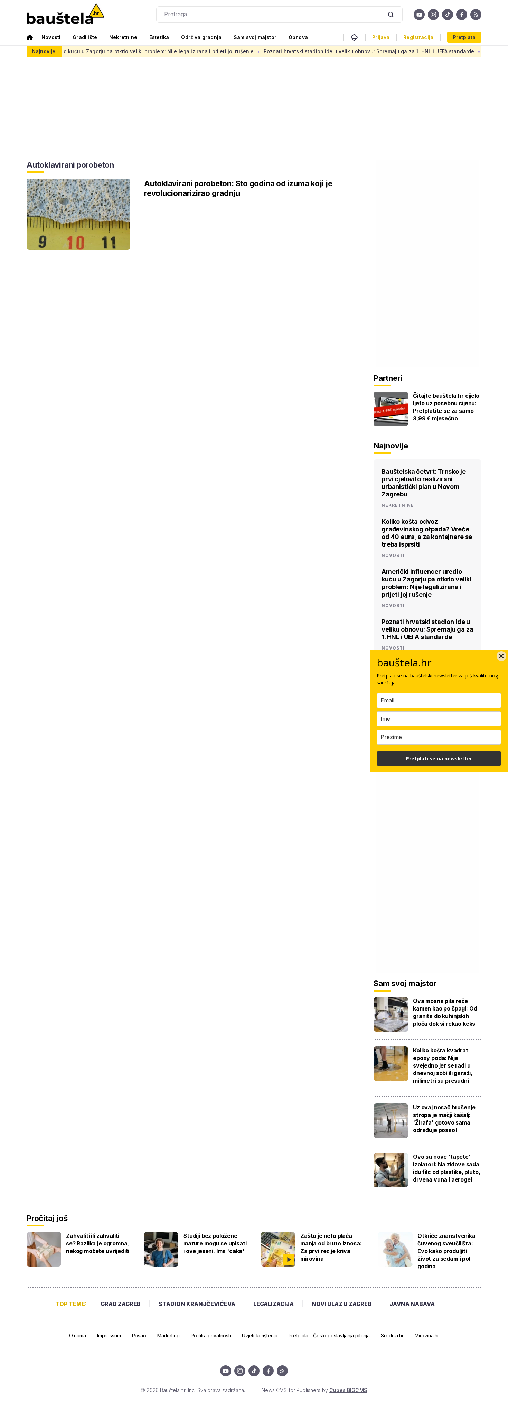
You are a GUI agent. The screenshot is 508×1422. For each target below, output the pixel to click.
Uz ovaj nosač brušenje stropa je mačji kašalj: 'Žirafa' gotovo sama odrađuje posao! (444, 1119)
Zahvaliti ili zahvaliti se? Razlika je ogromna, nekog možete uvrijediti (97, 1243)
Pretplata (464, 37)
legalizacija (273, 1303)
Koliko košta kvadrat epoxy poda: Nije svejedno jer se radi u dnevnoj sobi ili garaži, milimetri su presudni (442, 1065)
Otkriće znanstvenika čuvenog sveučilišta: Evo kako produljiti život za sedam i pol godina (446, 1251)
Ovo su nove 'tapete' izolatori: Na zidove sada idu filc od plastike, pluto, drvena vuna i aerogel (446, 1168)
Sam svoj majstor (255, 37)
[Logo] (65, 14)
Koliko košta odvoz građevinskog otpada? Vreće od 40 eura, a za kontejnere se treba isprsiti (427, 533)
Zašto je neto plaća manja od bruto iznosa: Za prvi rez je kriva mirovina (330, 1247)
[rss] (475, 14)
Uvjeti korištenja (259, 1335)
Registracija (418, 37)
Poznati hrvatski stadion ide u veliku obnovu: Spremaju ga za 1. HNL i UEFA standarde (341, 51)
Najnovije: (44, 51)
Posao (139, 1335)
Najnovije (391, 445)
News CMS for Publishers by (314, 1390)
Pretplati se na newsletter (439, 758)
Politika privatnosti (211, 1335)
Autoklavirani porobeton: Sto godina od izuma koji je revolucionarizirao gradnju (238, 188)
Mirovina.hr (427, 1335)
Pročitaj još (47, 1218)
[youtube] (419, 14)
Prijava (380, 37)
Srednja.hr (392, 1335)
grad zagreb (121, 1303)
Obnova (298, 37)
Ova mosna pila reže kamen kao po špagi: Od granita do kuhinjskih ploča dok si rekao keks (445, 1012)
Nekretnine (123, 37)
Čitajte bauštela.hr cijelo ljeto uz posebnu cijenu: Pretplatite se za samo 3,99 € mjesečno (446, 407)
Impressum (109, 1335)
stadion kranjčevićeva (197, 1303)
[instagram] (433, 14)
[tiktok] (447, 14)
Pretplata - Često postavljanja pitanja (329, 1335)
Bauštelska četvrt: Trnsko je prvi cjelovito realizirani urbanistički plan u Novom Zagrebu (424, 483)
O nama (77, 1335)
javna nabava (412, 1303)
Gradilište (85, 37)
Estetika (159, 37)
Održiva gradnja (201, 37)
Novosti (50, 37)
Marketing (168, 1335)
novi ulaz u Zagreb (341, 1303)
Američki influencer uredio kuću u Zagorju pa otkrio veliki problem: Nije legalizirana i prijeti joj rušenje (426, 583)
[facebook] (461, 14)
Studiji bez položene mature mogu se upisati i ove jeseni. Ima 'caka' (214, 1243)
